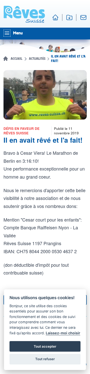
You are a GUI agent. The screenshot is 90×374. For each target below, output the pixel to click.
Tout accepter (45, 346)
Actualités (37, 59)
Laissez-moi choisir (63, 333)
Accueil (16, 59)
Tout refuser (45, 359)
